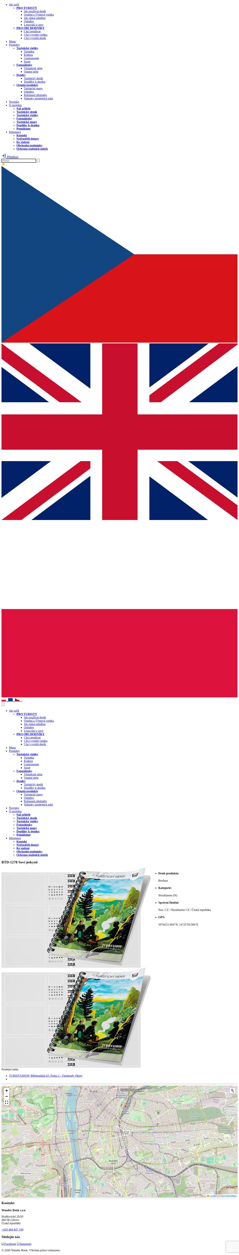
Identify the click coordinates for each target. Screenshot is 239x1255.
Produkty (14, 44)
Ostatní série (31, 71)
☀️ (3, 164)
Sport (27, 61)
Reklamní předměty (35, 95)
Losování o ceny (34, 24)
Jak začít (14, 4)
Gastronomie (31, 58)
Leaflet (213, 1195)
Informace (15, 132)
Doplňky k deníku (34, 81)
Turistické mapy (33, 88)
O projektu (15, 105)
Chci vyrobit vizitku (35, 34)
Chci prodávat (32, 31)
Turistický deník (33, 78)
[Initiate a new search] (232, 1090)
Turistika (29, 51)
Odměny (29, 21)
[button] (6, 1091)
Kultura (28, 54)
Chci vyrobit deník (35, 38)
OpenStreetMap (229, 1195)
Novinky (14, 101)
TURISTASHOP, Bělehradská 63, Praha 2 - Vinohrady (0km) (45, 1075)
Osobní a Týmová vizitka (39, 14)
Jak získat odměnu (35, 18)
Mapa (12, 41)
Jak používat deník (35, 11)
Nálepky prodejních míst (38, 98)
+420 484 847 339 (12, 1229)
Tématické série (33, 68)
